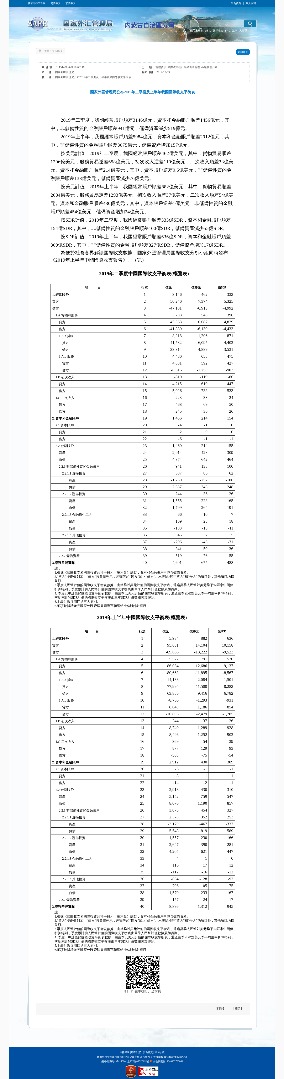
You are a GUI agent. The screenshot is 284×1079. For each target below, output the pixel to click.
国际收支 (218, 30)
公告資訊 (57, 51)
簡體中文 (56, 3)
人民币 (243, 30)
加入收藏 (251, 3)
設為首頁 (236, 3)
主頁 (46, 51)
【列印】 (220, 1008)
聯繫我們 (136, 1052)
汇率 (234, 30)
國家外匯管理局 (37, 3)
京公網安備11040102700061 (168, 1061)
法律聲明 (125, 1052)
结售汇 (207, 30)
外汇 (227, 30)
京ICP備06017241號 (138, 1061)
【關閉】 (237, 1008)
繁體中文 (70, 3)
